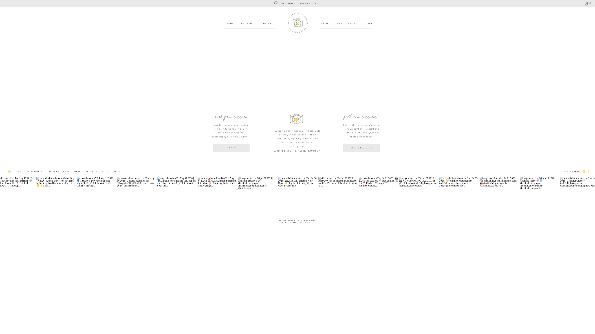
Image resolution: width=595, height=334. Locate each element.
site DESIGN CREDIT (288, 222)
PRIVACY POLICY (308, 222)
